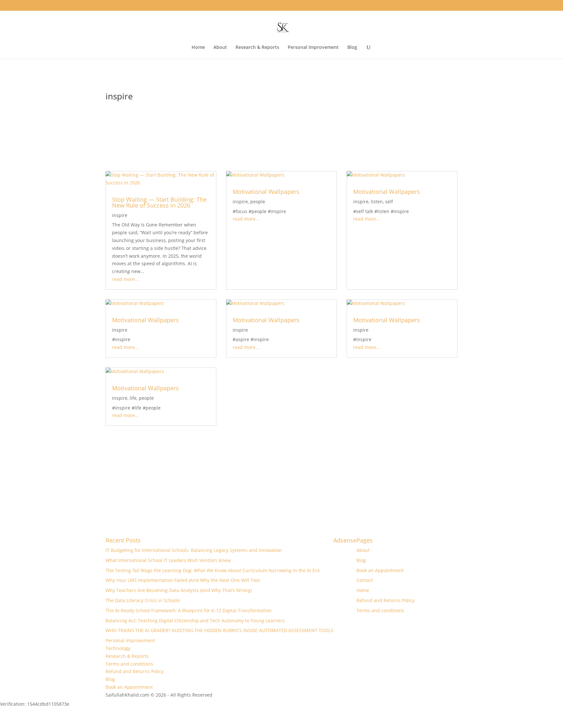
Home (198, 47)
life (133, 398)
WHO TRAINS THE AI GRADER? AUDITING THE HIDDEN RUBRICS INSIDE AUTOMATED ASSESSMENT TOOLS (219, 630)
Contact (364, 580)
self (389, 201)
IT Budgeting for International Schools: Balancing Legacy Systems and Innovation (194, 550)
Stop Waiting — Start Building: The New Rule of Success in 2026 (159, 202)
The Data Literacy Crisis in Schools (143, 600)
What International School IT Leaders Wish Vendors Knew (168, 560)
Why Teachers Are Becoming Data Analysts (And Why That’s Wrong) (179, 590)
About (220, 47)
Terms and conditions (380, 610)
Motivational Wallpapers (266, 191)
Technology (118, 648)
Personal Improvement (313, 47)
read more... (125, 279)
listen (377, 201)
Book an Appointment (380, 570)
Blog (352, 47)
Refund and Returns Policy (385, 600)
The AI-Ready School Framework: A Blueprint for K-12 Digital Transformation (189, 610)
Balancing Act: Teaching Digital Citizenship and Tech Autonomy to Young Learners (195, 620)
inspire (119, 215)
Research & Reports (257, 47)
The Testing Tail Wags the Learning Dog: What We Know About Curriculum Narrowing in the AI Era (213, 570)
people (257, 201)
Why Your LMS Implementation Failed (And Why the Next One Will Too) (183, 580)
